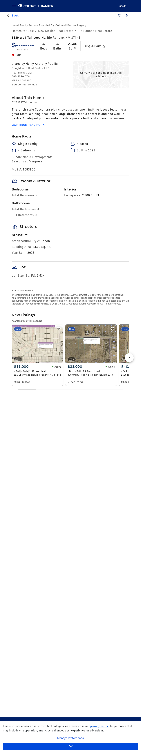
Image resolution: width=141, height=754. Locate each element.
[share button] (126, 15)
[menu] (15, 6)
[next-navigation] (129, 357)
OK (71, 746)
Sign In (122, 5)
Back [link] (15, 15)
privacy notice (99, 726)
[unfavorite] (58, 328)
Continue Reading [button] (26, 124)
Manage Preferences (70, 738)
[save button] (120, 15)
